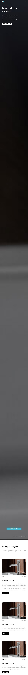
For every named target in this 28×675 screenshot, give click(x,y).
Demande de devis (14, 528)
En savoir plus (7, 23)
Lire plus (5, 593)
